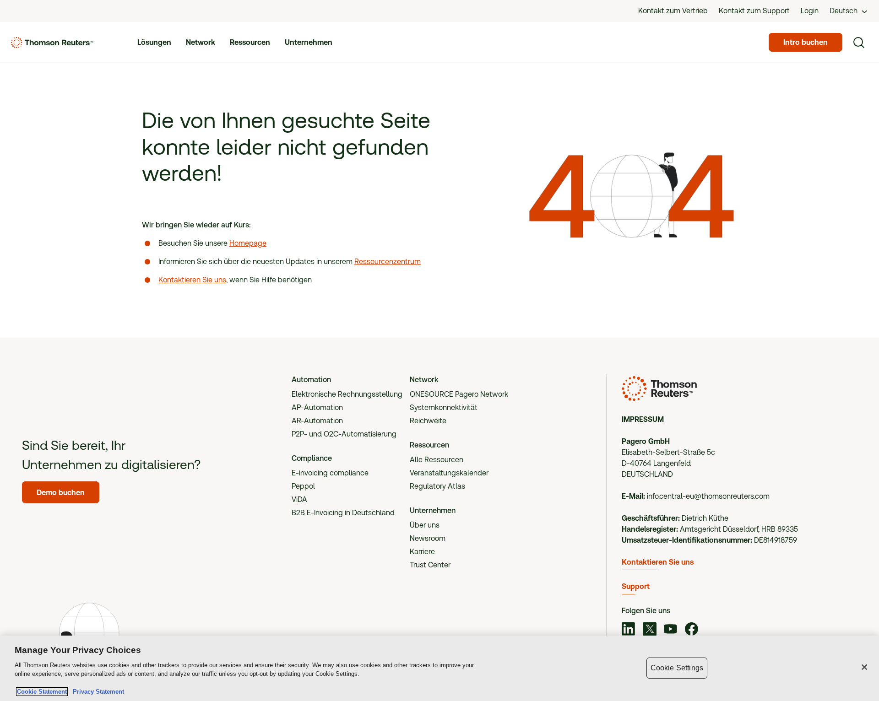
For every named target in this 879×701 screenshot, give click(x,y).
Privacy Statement (96, 691)
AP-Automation (317, 407)
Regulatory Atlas (437, 486)
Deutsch (843, 10)
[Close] (864, 667)
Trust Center (430, 565)
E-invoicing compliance (330, 473)
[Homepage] (52, 42)
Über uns (425, 525)
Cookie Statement (42, 691)
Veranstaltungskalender (449, 473)
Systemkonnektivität (443, 407)
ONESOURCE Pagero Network (459, 394)
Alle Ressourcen (436, 459)
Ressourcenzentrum (387, 261)
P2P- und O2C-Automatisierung (344, 434)
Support (636, 586)
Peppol (303, 486)
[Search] (859, 43)
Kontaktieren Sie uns (192, 279)
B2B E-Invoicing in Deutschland (343, 512)
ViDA (299, 499)
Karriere (422, 551)
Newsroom (427, 538)
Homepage (247, 243)
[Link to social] (628, 630)
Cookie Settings (677, 668)
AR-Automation (317, 420)
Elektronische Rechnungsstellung (347, 394)
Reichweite (428, 420)
